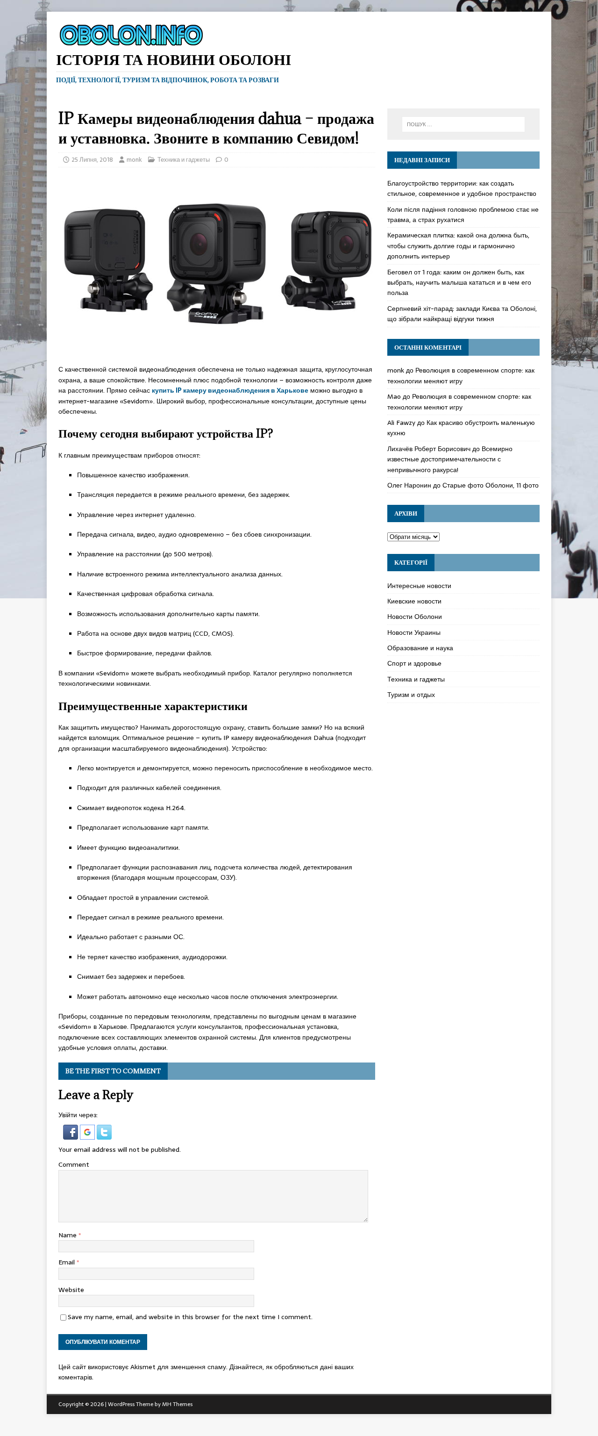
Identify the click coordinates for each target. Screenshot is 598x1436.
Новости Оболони (414, 616)
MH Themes (177, 1404)
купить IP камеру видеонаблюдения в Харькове (230, 390)
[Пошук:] (463, 124)
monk (134, 160)
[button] (71, 1134)
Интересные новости (419, 586)
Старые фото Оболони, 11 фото (490, 485)
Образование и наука (420, 648)
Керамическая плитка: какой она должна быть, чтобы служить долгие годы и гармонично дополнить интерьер (458, 245)
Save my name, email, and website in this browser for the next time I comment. (190, 1317)
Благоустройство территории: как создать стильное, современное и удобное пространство (461, 188)
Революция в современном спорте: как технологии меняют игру (460, 375)
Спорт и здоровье (414, 663)
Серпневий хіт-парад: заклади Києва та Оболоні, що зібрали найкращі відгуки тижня (462, 313)
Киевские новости (414, 601)
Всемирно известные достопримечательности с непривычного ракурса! (450, 459)
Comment (73, 1164)
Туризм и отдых (411, 694)
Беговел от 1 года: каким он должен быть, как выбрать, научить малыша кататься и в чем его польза (459, 282)
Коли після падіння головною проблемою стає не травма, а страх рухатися (463, 214)
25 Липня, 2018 (92, 160)
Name (68, 1235)
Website (71, 1290)
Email (67, 1262)
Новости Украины (414, 632)
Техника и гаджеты (183, 160)
